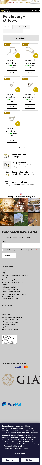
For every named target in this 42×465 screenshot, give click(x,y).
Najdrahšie (26, 27)
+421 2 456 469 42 (11, 320)
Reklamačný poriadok (9, 287)
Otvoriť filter (21, 38)
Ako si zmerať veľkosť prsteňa (12, 282)
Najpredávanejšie (9, 31)
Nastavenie (20, 453)
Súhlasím (30, 460)
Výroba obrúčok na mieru (11, 299)
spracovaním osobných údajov (25, 250)
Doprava (5, 277)
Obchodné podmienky (10, 289)
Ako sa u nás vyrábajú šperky (12, 280)
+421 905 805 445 (11, 322)
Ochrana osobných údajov (11, 292)
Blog (3, 273)
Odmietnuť (10, 460)
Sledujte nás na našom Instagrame (21, 196)
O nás (4, 270)
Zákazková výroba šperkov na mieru (15, 275)
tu (29, 448)
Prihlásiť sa (9, 255)
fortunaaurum (10, 325)
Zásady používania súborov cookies (14, 294)
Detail (12, 72)
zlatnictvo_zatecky (12, 329)
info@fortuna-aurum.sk (13, 318)
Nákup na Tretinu (8, 296)
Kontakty (5, 285)
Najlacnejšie (17, 27)
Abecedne (19, 31)
